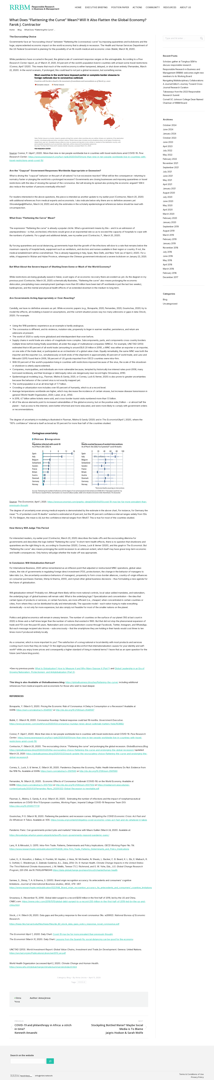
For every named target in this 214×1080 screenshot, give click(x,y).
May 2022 (167, 154)
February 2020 (170, 218)
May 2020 (168, 205)
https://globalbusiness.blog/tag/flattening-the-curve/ (92, 682)
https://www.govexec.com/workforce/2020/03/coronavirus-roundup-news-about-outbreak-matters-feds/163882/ (66, 723)
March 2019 (168, 235)
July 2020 (167, 197)
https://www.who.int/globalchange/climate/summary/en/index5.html (43, 967)
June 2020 (168, 201)
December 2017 (170, 277)
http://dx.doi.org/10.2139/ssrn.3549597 (75, 710)
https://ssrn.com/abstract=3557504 (34, 785)
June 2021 (168, 176)
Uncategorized (170, 303)
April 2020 (168, 209)
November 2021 (170, 163)
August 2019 (169, 230)
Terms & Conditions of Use (191, 1074)
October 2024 (169, 125)
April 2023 (168, 146)
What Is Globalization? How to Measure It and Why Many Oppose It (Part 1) (72, 668)
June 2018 (168, 256)
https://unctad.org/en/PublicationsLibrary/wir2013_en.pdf (37, 953)
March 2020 (168, 214)
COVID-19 (81, 982)
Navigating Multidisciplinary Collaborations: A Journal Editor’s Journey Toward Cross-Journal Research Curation (183, 84)
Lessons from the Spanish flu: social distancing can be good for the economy (94, 939)
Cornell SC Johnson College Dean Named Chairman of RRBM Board (183, 101)
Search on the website (22, 1055)
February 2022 (170, 159)
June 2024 (168, 129)
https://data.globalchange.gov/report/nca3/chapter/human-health (85, 870)
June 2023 (168, 142)
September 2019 (171, 226)
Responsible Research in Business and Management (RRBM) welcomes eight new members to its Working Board (183, 72)
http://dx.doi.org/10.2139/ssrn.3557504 (75, 785)
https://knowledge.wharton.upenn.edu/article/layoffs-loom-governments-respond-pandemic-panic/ (59, 835)
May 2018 (167, 260)
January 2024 (169, 133)
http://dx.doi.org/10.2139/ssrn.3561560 (98, 771)
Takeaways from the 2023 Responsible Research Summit (181, 93)
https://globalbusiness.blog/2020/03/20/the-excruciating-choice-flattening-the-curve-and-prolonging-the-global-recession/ (71, 750)
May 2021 (167, 180)
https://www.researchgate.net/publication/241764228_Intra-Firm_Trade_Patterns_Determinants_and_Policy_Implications (69, 849)
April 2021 (167, 184)
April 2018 (167, 264)
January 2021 (169, 188)
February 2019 (170, 239)
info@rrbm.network (44, 1075)
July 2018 (167, 252)
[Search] (50, 1061)
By (79, 977)
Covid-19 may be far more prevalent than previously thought (83, 934)
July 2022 (167, 150)
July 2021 (167, 171)
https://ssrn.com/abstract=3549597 (34, 710)
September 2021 (171, 167)
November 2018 (170, 247)
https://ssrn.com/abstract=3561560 (58, 771)
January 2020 (169, 222)
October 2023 (169, 138)
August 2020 (169, 192)
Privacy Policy (197, 1077)
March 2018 (168, 268)
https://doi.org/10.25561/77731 (24, 806)
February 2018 (170, 273)
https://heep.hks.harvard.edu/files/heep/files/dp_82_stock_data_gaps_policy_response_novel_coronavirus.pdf (64, 924)
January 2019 (169, 243)
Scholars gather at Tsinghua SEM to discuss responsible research (180, 63)
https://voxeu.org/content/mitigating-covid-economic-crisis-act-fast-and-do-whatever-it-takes (99, 819)
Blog (69, 977)
